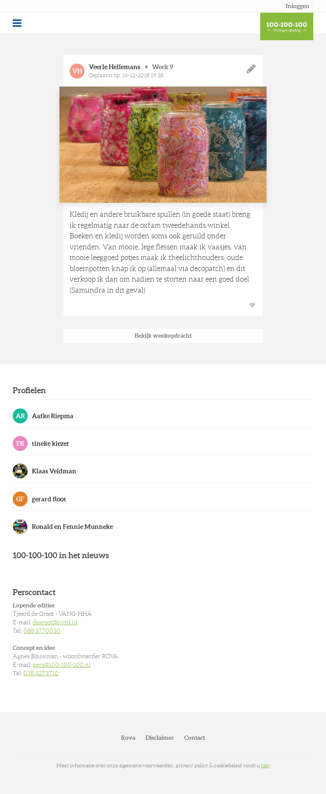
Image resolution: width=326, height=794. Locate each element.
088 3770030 (41, 630)
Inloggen (297, 6)
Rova (128, 737)
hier (265, 765)
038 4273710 (41, 673)
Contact (194, 737)
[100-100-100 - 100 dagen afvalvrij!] (286, 26)
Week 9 (162, 66)
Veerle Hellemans (114, 66)
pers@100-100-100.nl (61, 664)
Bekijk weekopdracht (163, 335)
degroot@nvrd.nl (55, 622)
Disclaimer (160, 737)
